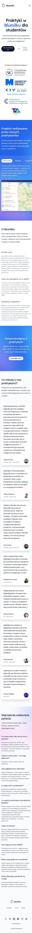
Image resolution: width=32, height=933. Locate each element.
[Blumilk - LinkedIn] (14, 919)
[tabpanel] (16, 188)
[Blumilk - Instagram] (22, 919)
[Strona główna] (8, 5)
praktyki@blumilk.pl (16, 358)
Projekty (9, 908)
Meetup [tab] (18, 161)
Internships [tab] (7, 161)
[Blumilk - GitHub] (10, 919)
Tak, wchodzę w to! (8, 49)
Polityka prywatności (17, 928)
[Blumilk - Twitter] (26, 919)
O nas (16, 908)
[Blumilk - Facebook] (18, 919)
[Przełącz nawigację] (29, 5)
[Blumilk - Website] (6, 919)
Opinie (23, 908)
